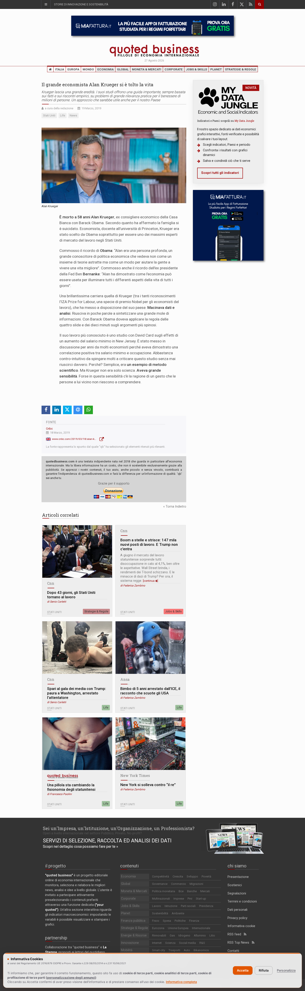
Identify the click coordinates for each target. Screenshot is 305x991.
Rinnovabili (159, 935)
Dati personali (237, 910)
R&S (202, 943)
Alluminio (200, 935)
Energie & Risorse (134, 935)
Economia (105, 69)
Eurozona (158, 928)
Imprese (178, 898)
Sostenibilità (160, 913)
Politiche (180, 920)
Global (123, 69)
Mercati (205, 891)
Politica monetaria (163, 891)
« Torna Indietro (174, 506)
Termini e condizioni (242, 901)
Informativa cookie (241, 926)
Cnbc (49, 428)
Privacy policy (237, 918)
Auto (187, 950)
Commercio (178, 884)
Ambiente (178, 913)
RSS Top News (240, 943)
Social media (187, 943)
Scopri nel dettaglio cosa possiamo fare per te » (80, 846)
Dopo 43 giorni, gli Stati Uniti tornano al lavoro (71, 594)
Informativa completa (181, 982)
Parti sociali (188, 906)
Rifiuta (264, 970)
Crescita (178, 876)
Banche (192, 891)
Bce (181, 891)
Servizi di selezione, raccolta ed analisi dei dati (107, 840)
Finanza (194, 920)
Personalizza (286, 970)
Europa (73, 69)
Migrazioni (196, 884)
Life (105, 707)
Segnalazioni (237, 893)
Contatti (233, 951)
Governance (159, 884)
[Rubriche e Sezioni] (45, 4)
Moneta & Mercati (146, 69)
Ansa (125, 679)
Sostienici (235, 885)
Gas (172, 935)
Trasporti (174, 950)
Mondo (88, 69)
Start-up (201, 898)
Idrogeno (184, 935)
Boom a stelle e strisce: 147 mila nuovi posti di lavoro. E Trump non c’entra (149, 544)
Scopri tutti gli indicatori (220, 173)
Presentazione (238, 877)
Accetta (243, 970)
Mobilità (126, 950)
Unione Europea (178, 928)
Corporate (174, 69)
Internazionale (201, 928)
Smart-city (158, 950)
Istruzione (171, 906)
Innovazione (130, 943)
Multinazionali (161, 898)
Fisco (155, 920)
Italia (59, 69)
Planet (216, 69)
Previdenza (206, 906)
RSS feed (236, 934)
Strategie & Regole (240, 69)
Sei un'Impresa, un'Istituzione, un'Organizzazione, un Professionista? (118, 828)
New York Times (135, 775)
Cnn (50, 583)
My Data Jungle (244, 120)
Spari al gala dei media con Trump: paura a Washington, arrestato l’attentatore (76, 693)
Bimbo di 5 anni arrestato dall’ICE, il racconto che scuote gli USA (150, 690)
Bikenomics (201, 950)
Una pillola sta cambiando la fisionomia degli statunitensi (71, 787)
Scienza (170, 943)
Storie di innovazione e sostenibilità (81, 4)
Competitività (160, 876)
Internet (157, 943)
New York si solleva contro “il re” (148, 784)
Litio (212, 935)
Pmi (190, 898)
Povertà (206, 876)
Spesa (167, 920)
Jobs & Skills (196, 69)
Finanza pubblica (133, 921)
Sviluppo (192, 876)
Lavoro (156, 906)
